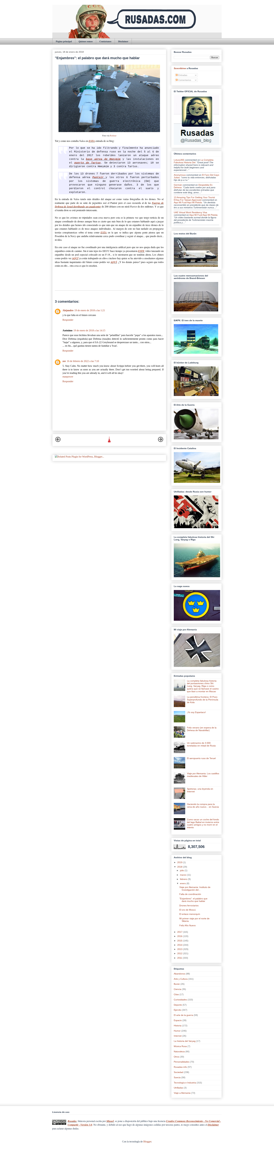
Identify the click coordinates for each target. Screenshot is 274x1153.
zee (64, 361)
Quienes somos (86, 41)
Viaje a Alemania (182, 1093)
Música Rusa (180, 1046)
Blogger (147, 1141)
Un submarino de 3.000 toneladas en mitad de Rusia (201, 744)
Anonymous (180, 175)
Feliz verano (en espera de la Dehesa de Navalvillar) (201, 729)
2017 (180, 932)
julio (182, 870)
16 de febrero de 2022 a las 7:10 (83, 361)
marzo (183, 875)
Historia (177, 1025)
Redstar (113, 136)
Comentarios (184, 80)
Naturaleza (179, 1051)
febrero (184, 879)
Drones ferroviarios (189, 905)
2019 (180, 862)
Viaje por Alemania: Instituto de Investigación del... (194, 888)
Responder (67, 319)
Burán (177, 984)
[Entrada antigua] (161, 441)
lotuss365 (179, 160)
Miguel (110, 1121)
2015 (180, 940)
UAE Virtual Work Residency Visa (190, 212)
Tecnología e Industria (185, 1082)
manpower (67, 376)
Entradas (182, 75)
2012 (180, 953)
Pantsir (99, 177)
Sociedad (178, 1072)
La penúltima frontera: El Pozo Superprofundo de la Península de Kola (202, 700)
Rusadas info (180, 1067)
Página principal (64, 41)
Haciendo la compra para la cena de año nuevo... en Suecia (203, 805)
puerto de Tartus (87, 162)
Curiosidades (180, 999)
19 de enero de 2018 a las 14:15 (89, 330)
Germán (178, 185)
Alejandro (67, 310)
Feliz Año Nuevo (187, 925)
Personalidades (181, 1061)
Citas (176, 994)
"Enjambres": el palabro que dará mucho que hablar (193, 900)
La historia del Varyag (185, 1041)
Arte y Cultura (181, 979)
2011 (180, 958)
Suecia (177, 1077)
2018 (180, 867)
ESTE (141, 251)
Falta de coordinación (190, 894)
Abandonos (179, 973)
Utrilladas (178, 1087)
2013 (180, 949)
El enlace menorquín (189, 914)
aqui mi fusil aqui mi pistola (188, 202)
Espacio (178, 1020)
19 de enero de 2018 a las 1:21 (89, 310)
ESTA (92, 141)
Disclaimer (123, 41)
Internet (178, 1036)
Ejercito (177, 1010)
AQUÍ (75, 258)
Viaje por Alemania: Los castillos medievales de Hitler (203, 774)
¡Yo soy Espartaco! (196, 712)
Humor (177, 1030)
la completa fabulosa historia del (193, 161)
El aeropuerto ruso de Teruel (201, 758)
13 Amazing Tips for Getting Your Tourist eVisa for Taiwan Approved (194, 198)
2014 (180, 945)
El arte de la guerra (183, 1015)
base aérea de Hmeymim (103, 159)
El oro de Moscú (187, 910)
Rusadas (72, 1121)
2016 (180, 936)
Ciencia (177, 989)
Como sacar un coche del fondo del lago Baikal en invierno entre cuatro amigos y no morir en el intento (203, 823)
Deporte (178, 1005)
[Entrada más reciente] (58, 441)
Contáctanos (105, 41)
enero (183, 883)
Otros (176, 1056)
